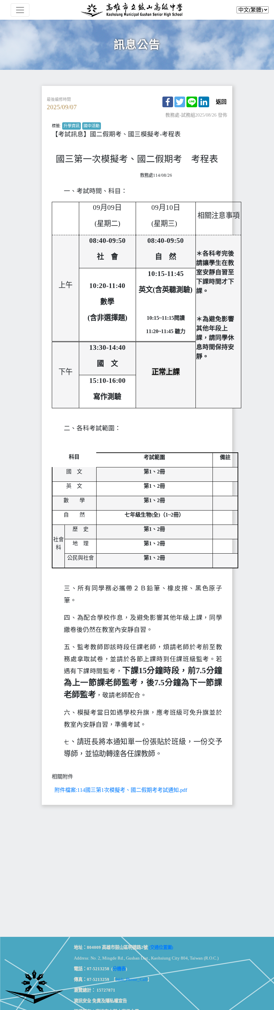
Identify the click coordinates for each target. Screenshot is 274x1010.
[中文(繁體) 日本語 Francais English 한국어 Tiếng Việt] (137, 10)
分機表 (119, 968)
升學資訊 (71, 126)
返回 (221, 102)
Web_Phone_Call (131, 979)
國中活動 (92, 126)
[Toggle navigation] (20, 10)
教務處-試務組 (180, 115)
